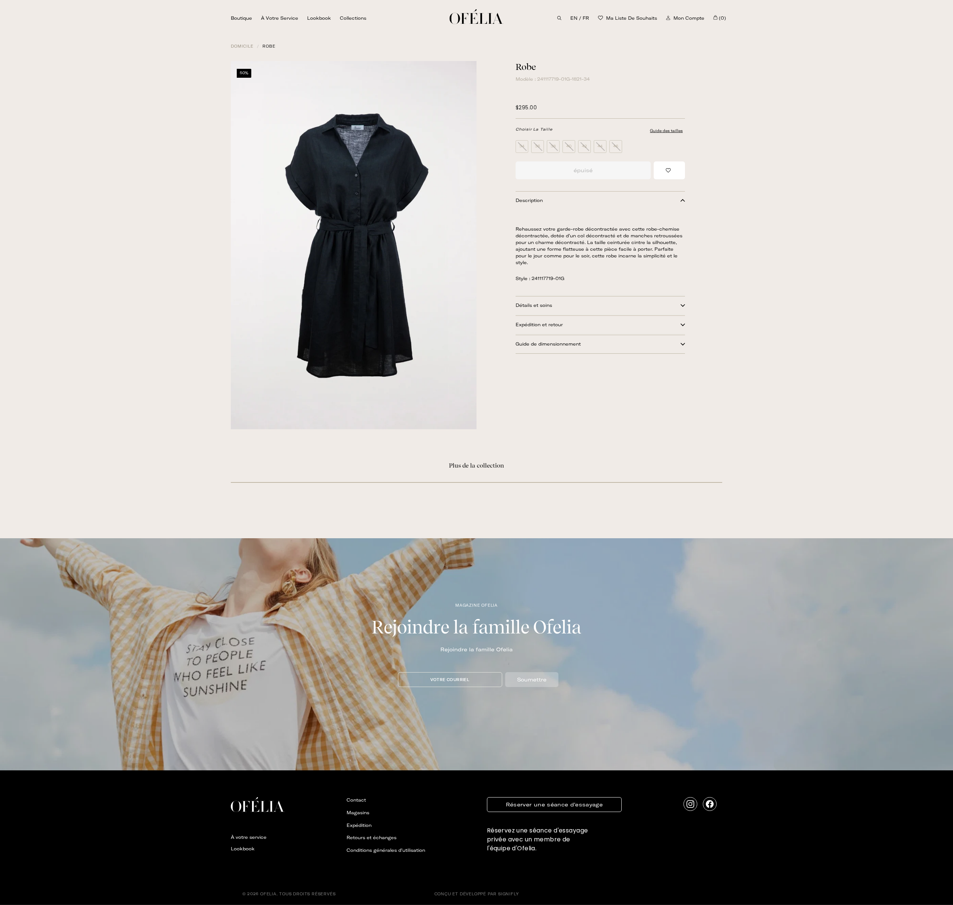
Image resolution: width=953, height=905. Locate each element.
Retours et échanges (371, 837)
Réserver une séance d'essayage (554, 804)
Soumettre (531, 679)
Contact (356, 800)
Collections (353, 18)
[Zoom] (353, 245)
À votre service (279, 18)
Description (529, 200)
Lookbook (319, 18)
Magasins (358, 812)
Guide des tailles (666, 130)
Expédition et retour (539, 324)
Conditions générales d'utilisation (386, 850)
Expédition (359, 825)
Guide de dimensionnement (548, 344)
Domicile (242, 46)
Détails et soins (534, 305)
